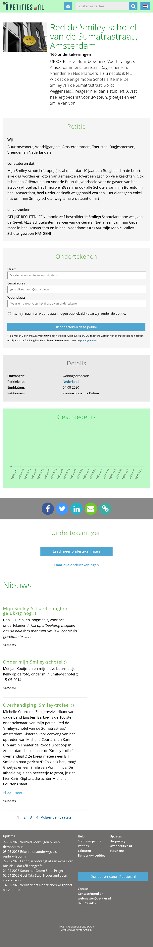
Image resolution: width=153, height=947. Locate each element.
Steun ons (117, 851)
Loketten (84, 851)
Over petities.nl (121, 846)
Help (81, 836)
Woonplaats (16, 297)
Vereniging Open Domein (76, 930)
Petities (83, 846)
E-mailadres (16, 283)
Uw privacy (117, 841)
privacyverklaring (89, 340)
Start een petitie (89, 841)
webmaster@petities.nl (94, 898)
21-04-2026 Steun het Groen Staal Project (34, 870)
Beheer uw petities (91, 855)
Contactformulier (90, 894)
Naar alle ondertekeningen (76, 565)
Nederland (71, 381)
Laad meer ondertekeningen (76, 551)
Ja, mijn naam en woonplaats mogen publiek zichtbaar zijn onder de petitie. (70, 313)
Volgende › (50, 817)
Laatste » (67, 817)
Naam (11, 269)
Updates (116, 836)
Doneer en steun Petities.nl (113, 876)
